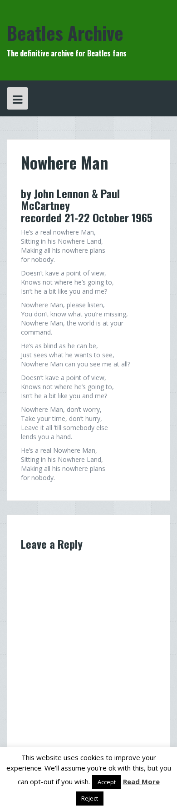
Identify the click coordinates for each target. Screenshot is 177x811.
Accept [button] (107, 782)
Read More (141, 781)
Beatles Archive (65, 32)
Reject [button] (89, 798)
